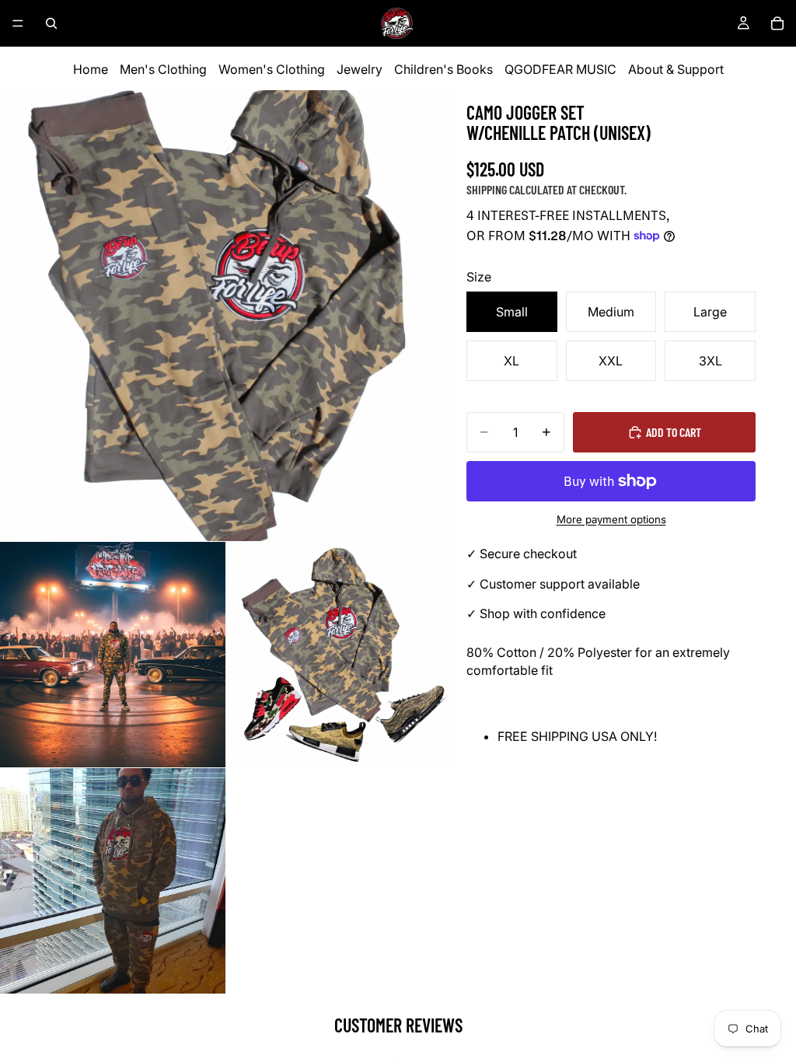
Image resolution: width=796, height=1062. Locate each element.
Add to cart (673, 431)
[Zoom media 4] (112, 881)
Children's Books (443, 69)
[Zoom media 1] (225, 315)
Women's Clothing (271, 69)
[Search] (51, 23)
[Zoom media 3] (339, 654)
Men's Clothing (163, 69)
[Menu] (18, 23)
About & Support (676, 69)
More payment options (611, 519)
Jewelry (359, 69)
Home (90, 69)
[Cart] (777, 23)
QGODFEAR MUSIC (560, 69)
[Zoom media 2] (112, 654)
